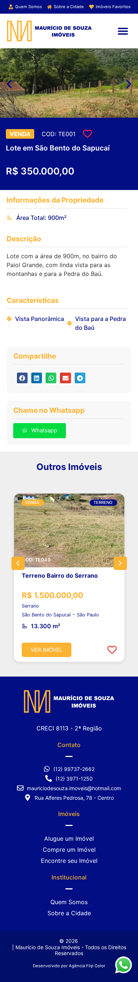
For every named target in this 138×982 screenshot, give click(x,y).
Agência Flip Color (87, 965)
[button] (122, 31)
